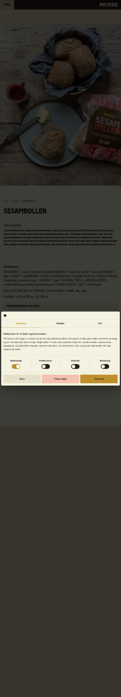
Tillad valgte (60, 379)
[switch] (45, 366)
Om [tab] (100, 323)
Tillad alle (99, 379)
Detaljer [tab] (61, 323)
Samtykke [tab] (21, 323)
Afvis (22, 379)
